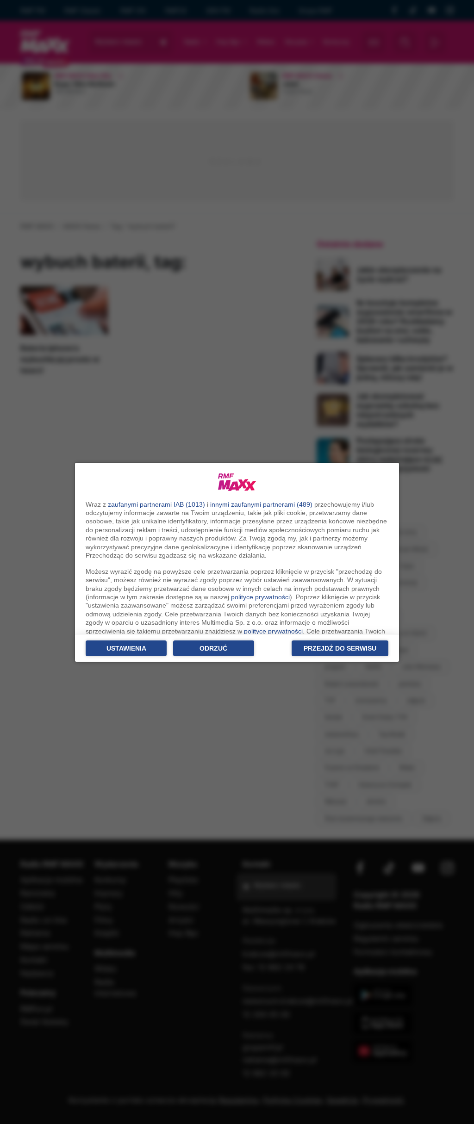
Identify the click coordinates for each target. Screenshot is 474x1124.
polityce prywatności (260, 597)
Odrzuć (213, 648)
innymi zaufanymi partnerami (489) (261, 504)
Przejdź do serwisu (340, 648)
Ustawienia (126, 648)
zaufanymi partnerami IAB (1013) (156, 504)
